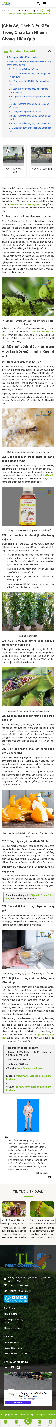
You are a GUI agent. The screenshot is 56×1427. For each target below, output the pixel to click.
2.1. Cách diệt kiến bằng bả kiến (23, 69)
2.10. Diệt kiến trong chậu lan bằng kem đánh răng (30, 129)
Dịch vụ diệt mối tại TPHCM (15, 1354)
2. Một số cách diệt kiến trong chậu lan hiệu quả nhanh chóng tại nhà (29, 63)
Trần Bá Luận (41, 1173)
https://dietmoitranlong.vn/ (30, 1068)
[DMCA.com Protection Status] (16, 1298)
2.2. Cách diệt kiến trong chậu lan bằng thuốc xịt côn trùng (29, 75)
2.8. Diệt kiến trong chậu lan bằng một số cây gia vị (30, 117)
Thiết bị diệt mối (11, 1314)
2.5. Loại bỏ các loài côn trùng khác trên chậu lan (30, 98)
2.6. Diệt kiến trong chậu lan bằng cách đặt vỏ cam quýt (29, 106)
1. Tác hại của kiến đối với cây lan (22, 57)
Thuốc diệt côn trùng (13, 1328)
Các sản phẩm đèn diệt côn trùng (15, 1321)
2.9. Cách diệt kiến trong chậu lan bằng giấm (29, 123)
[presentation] (3, 1220)
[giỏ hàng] (44, 4)
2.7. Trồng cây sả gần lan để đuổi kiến (26, 111)
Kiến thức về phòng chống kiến (26, 10)
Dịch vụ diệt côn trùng (14, 170)
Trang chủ (6, 10)
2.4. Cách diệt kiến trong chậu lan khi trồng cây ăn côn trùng (28, 90)
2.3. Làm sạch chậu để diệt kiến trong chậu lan (29, 83)
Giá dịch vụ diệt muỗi (42, 169)
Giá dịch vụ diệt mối (12, 1342)
